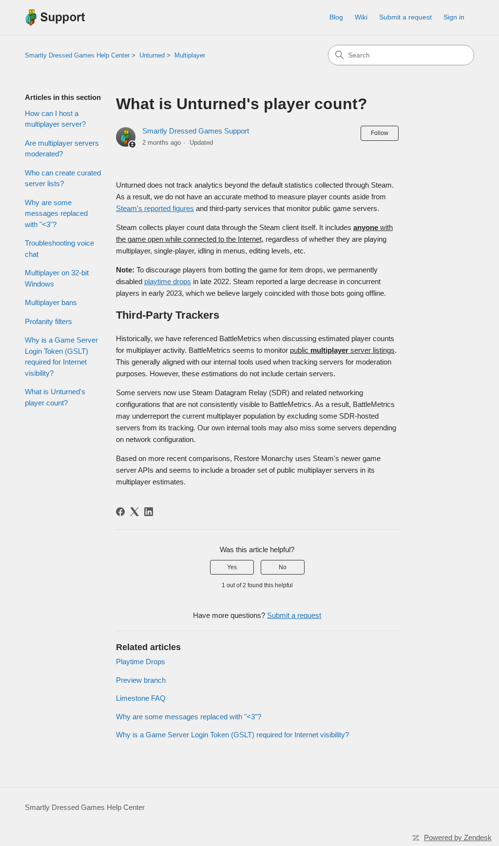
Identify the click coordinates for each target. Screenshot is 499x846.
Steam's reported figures (155, 208)
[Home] (55, 17)
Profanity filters (48, 321)
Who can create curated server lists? (63, 178)
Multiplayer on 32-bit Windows (57, 278)
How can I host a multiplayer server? (55, 119)
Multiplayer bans (51, 302)
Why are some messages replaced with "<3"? (56, 213)
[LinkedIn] (148, 511)
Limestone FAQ (141, 698)
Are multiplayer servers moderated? (62, 148)
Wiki (361, 17)
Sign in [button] (453, 17)
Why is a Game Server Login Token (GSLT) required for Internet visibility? (61, 356)
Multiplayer (189, 55)
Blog (336, 17)
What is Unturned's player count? (55, 397)
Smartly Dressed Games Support (195, 131)
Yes (232, 567)
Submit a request (405, 17)
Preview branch (141, 680)
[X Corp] (134, 511)
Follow (379, 133)
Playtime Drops (140, 661)
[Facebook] (120, 511)
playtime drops (167, 281)
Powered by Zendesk (458, 837)
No (283, 567)
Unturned (152, 55)
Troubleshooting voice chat (59, 248)
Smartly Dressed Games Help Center (77, 55)
